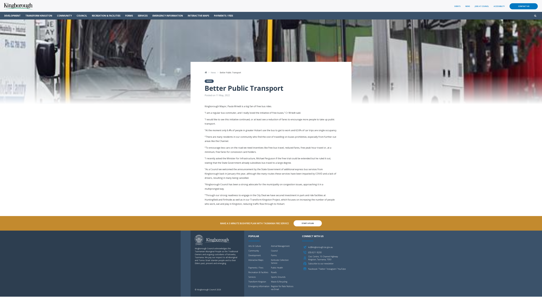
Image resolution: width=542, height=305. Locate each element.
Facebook (312, 268)
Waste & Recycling (279, 281)
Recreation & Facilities (106, 15)
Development (12, 15)
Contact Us (523, 6)
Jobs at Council (482, 6)
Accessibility (499, 6)
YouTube (342, 268)
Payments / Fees (223, 15)
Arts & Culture (254, 246)
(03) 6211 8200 (315, 252)
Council (82, 15)
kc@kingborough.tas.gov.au (320, 247)
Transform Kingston (38, 15)
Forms (129, 15)
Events (457, 6)
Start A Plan (308, 223)
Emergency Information (167, 15)
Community (64, 15)
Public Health (277, 267)
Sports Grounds (278, 277)
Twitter (322, 268)
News (467, 6)
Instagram (331, 268)
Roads (274, 272)
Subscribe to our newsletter (321, 263)
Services (143, 15)
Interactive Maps (198, 15)
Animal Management (280, 246)
